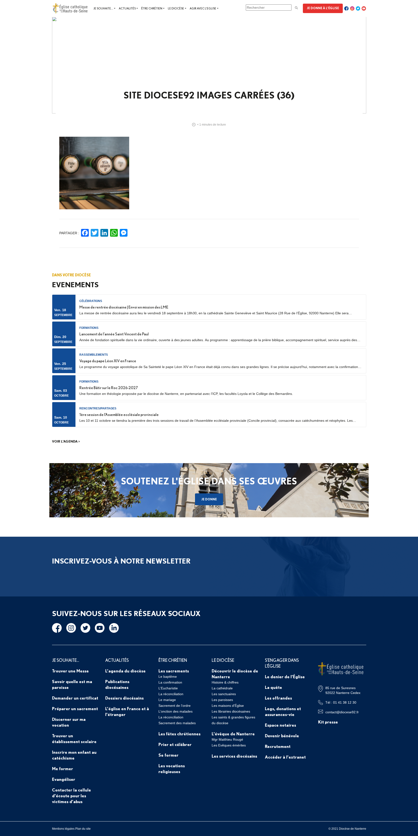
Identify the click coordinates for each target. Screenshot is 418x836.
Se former (168, 755)
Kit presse (328, 721)
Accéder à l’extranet (285, 756)
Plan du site (83, 828)
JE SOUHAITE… (65, 660)
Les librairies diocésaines (231, 711)
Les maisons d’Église (228, 706)
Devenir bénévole (282, 735)
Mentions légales (63, 828)
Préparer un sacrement (75, 708)
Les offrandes (278, 697)
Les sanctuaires (224, 694)
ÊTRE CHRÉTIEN (172, 660)
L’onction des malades (175, 711)
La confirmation (170, 682)
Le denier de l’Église (285, 676)
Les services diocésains (234, 755)
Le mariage (167, 700)
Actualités (127, 8)
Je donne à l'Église (323, 8)
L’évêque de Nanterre (233, 733)
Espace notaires (280, 725)
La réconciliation (170, 694)
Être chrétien (151, 8)
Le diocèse (176, 8)
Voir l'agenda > (66, 441)
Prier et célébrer (175, 744)
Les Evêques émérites (229, 745)
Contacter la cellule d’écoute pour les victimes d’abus (71, 795)
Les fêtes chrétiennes (179, 733)
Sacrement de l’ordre (174, 706)
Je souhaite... (103, 8)
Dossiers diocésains (124, 697)
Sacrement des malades (177, 723)
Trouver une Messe (70, 670)
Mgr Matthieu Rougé (227, 739)
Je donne (209, 499)
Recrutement (278, 746)
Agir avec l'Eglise (203, 8)
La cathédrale (222, 688)
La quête (273, 687)
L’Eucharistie (168, 688)
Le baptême (167, 676)
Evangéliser (63, 779)
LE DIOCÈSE (223, 660)
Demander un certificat (75, 697)
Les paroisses (222, 700)
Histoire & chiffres (225, 682)
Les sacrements (173, 670)
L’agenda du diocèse (125, 670)
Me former (62, 768)
